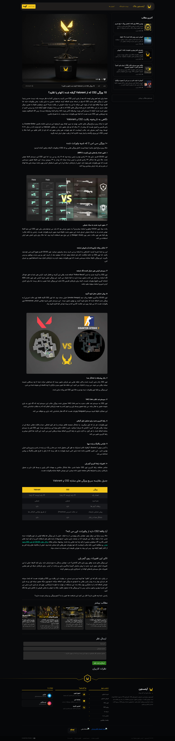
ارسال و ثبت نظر (99, 663)
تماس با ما (70, 738)
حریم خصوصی (86, 738)
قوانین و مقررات (95, 738)
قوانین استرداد (77, 738)
